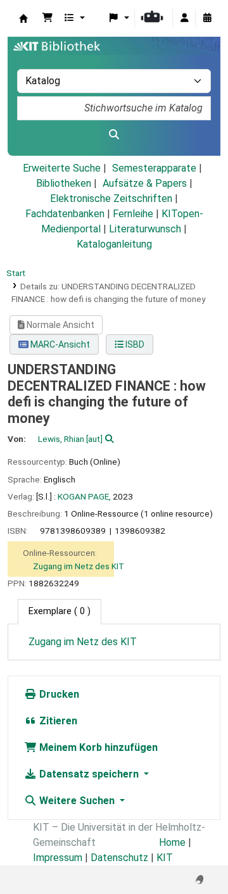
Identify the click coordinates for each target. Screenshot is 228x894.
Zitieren (57, 721)
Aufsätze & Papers (145, 183)
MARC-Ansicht (59, 344)
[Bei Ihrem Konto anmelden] (184, 18)
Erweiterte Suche (62, 168)
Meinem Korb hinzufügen (97, 747)
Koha (23, 18)
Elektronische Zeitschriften (111, 198)
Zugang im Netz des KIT (78, 566)
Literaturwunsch (145, 229)
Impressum (57, 858)
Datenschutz (119, 858)
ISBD (134, 344)
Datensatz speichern (89, 774)
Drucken (58, 694)
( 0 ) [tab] (59, 611)
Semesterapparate (154, 168)
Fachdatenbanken (64, 214)
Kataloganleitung (114, 244)
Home (172, 842)
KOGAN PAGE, (84, 496)
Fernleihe (133, 214)
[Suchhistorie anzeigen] (207, 18)
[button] (47, 18)
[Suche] (114, 134)
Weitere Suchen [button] (77, 801)
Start (15, 273)
